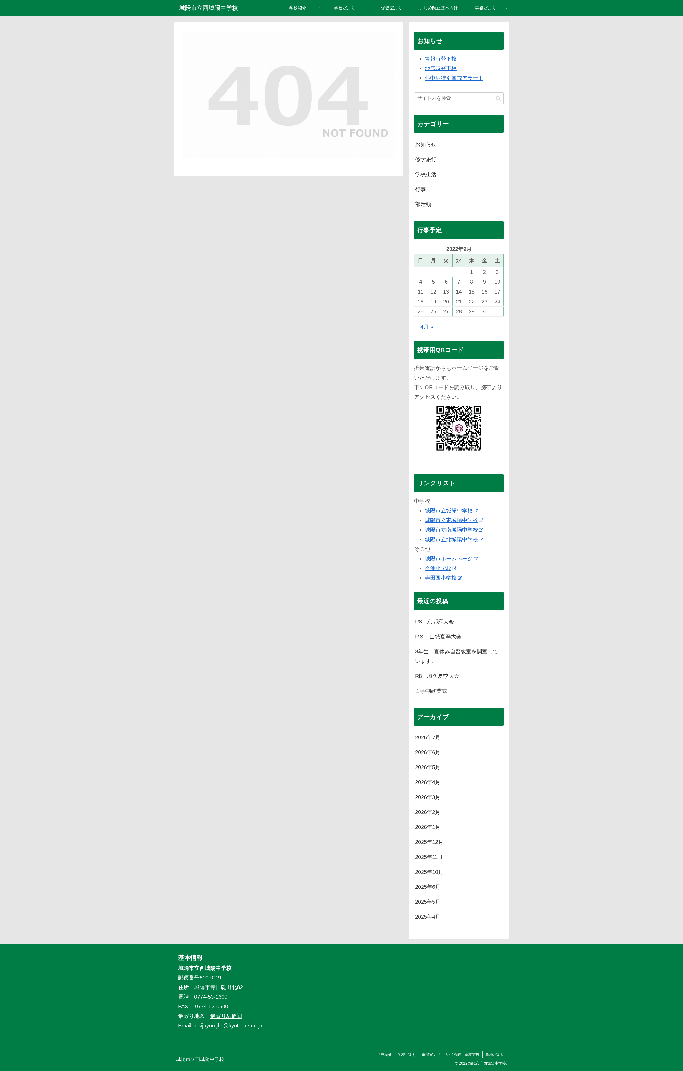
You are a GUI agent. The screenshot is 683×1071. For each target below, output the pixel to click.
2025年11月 (429, 857)
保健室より (431, 1054)
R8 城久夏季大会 (437, 676)
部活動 (423, 204)
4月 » (426, 327)
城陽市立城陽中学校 (449, 510)
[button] (498, 98)
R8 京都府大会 (434, 622)
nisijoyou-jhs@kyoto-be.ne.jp (228, 1026)
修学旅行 (425, 159)
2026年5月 (427, 767)
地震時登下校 (441, 68)
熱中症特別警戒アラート (454, 78)
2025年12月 (429, 842)
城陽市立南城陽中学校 (451, 530)
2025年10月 (429, 872)
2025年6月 (427, 887)
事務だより (494, 1054)
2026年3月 (427, 797)
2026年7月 (427, 737)
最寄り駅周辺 (226, 1016)
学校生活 (425, 174)
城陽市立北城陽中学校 (451, 539)
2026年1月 (427, 827)
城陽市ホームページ (449, 559)
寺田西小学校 (441, 578)
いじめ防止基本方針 (463, 1054)
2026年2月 (427, 812)
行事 (420, 189)
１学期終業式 (431, 691)
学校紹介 (384, 1054)
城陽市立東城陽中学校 (451, 520)
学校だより (407, 1054)
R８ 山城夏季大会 (438, 636)
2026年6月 (427, 752)
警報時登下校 (441, 59)
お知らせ (425, 144)
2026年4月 (427, 782)
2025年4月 (427, 917)
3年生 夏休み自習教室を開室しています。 (456, 656)
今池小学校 (438, 568)
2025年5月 (427, 902)
